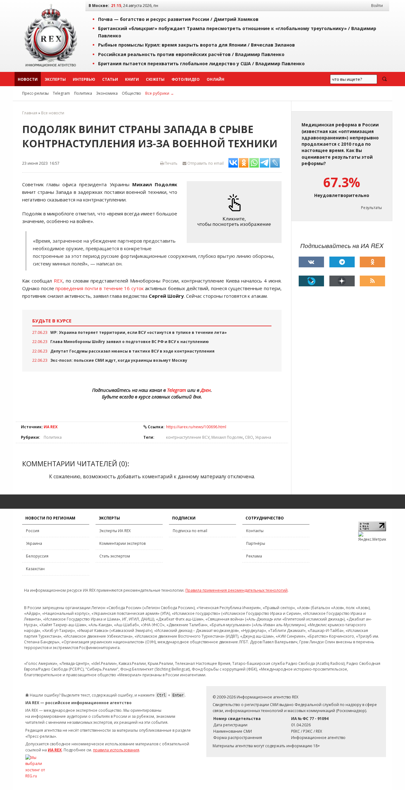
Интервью (84, 79)
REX (58, 280)
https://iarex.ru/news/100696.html (196, 427)
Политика (83, 93)
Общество (131, 93)
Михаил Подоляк (227, 437)
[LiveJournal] (311, 281)
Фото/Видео (185, 79)
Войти (377, 5)
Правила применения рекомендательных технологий (236, 590)
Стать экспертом (114, 556)
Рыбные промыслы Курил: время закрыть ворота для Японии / (196, 45)
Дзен (206, 390)
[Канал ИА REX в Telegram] (342, 262)
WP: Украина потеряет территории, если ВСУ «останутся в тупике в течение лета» (138, 332)
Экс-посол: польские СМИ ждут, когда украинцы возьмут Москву (118, 360)
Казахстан (35, 568)
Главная (29, 113)
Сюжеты (155, 79)
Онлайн (215, 79)
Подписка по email (190, 530)
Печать (171, 163)
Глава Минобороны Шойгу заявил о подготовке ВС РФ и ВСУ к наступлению (129, 341)
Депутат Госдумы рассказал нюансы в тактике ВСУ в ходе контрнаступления (132, 351)
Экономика (107, 93)
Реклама (254, 556)
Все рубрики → (159, 93)
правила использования (116, 750)
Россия (32, 530)
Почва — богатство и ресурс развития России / (178, 19)
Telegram (61, 93)
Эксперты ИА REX (115, 530)
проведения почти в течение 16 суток (99, 288)
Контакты (255, 530)
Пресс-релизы (35, 93)
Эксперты (55, 79)
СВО (249, 437)
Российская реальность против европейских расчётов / (191, 54)
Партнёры (255, 543)
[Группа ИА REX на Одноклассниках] (372, 262)
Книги (132, 79)
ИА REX (51, 427)
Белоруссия (37, 556)
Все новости (52, 113)
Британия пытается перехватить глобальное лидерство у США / (201, 64)
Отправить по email (205, 163)
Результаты (371, 207)
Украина (263, 437)
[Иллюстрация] (236, 212)
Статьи (110, 79)
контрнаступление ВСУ (187, 437)
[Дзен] (342, 281)
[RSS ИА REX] (372, 281)
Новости (28, 79)
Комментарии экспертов (122, 543)
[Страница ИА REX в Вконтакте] (311, 262)
